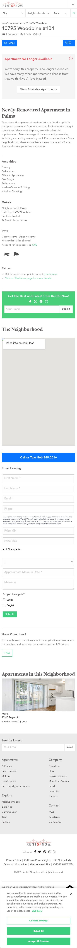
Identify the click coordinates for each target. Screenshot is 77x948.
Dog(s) (10, 605)
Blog (51, 771)
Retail (52, 786)
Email (11, 43)
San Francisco (9, 771)
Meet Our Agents (59, 781)
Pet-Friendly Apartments (16, 786)
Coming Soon (9, 811)
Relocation (54, 791)
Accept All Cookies (38, 941)
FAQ (34, 244)
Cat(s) (9, 600)
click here (37, 910)
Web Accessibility (40, 864)
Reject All (38, 931)
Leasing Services (58, 776)
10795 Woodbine (37, 22)
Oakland (6, 776)
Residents (54, 816)
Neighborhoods (11, 801)
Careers (53, 796)
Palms (22, 22)
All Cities (7, 765)
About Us (54, 765)
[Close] (71, 894)
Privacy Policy (13, 860)
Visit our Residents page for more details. (28, 278)
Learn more (51, 274)
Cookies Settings (38, 920)
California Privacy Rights (37, 860)
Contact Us (55, 821)
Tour (4, 816)
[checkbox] (4, 600)
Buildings (7, 806)
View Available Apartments (38, 89)
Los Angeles (9, 22)
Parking (6, 821)
